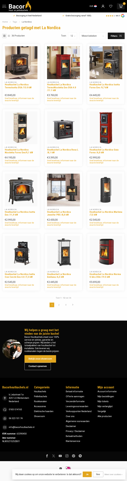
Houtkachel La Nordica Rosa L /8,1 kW (62, 151)
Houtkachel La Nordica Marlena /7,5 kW (106, 213)
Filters (114, 36)
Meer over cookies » (113, 474)
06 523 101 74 (16, 418)
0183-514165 (15, 409)
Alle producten (105, 416)
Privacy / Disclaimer (75, 431)
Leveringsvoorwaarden (77, 406)
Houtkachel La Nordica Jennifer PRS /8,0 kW (59, 213)
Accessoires (40, 406)
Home (5, 22)
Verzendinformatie (75, 401)
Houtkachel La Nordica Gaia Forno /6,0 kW (104, 151)
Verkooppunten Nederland (79, 411)
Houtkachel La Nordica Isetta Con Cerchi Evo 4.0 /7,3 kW (20, 275)
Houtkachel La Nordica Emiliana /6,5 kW (59, 275)
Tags (15, 22)
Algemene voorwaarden (78, 421)
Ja (87, 474)
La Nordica (27, 22)
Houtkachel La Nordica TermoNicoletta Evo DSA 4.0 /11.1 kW (61, 87)
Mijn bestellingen (106, 396)
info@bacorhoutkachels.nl (21, 427)
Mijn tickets (103, 401)
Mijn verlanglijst (105, 406)
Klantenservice (73, 441)
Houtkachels (40, 391)
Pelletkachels (40, 396)
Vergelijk (102, 411)
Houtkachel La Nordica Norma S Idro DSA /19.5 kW (105, 275)
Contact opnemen (37, 366)
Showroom (39, 416)
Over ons (70, 416)
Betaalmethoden (74, 436)
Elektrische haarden (43, 411)
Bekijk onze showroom (40, 358)
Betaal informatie (74, 391)
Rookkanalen (40, 401)
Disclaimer (71, 426)
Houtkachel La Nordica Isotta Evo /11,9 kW (20, 213)
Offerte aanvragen (75, 396)
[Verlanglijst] (110, 6)
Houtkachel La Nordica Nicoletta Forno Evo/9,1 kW (19, 151)
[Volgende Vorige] (72, 305)
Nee (98, 474)
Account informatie (107, 391)
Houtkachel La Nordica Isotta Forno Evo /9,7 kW (105, 86)
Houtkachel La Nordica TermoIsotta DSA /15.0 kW (18, 86)
